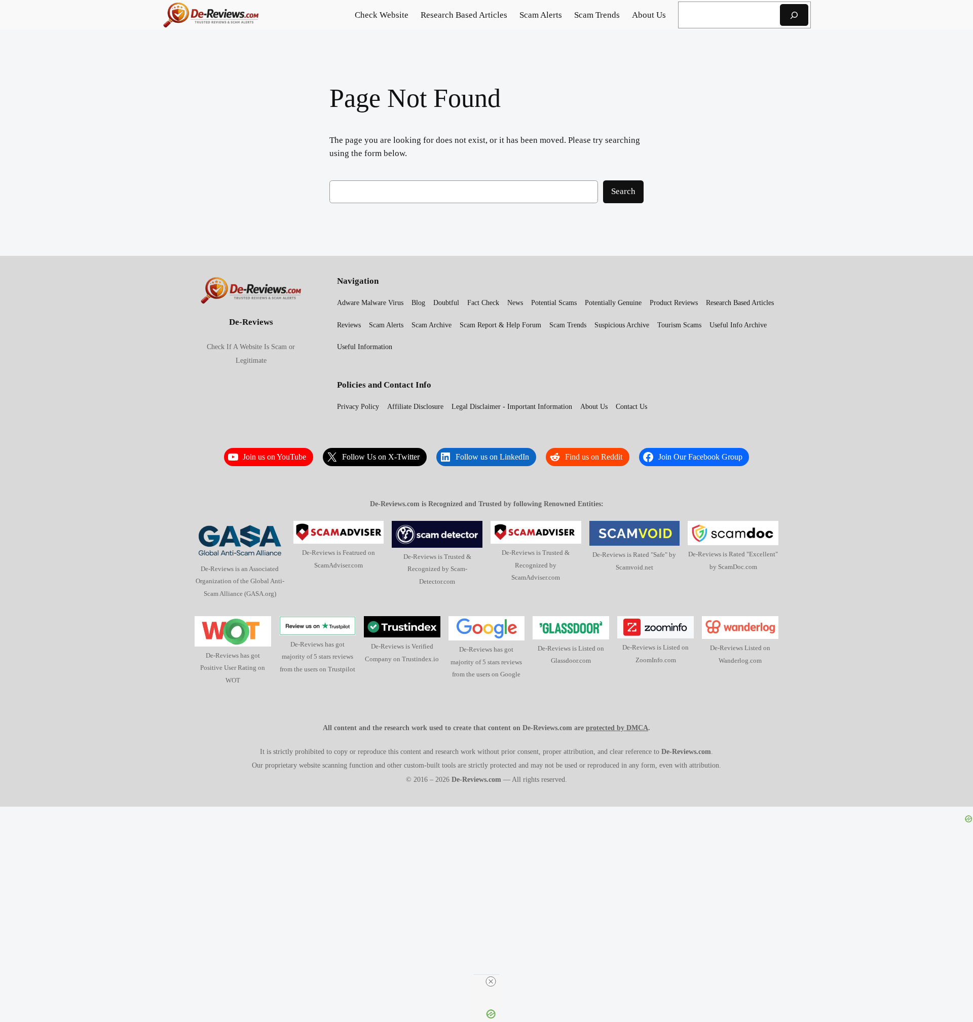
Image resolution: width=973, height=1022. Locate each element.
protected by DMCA (617, 728)
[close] (490, 981)
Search (623, 191)
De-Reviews (251, 322)
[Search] (794, 15)
